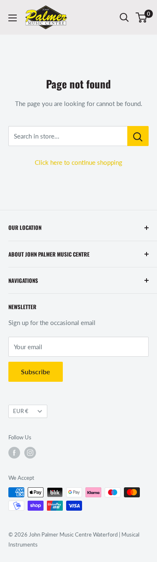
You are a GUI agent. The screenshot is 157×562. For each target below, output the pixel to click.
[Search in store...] (138, 136)
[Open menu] (12, 18)
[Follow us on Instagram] (30, 453)
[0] (141, 18)
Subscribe (35, 372)
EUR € (20, 411)
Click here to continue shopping (78, 162)
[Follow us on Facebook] (14, 453)
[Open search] (124, 17)
